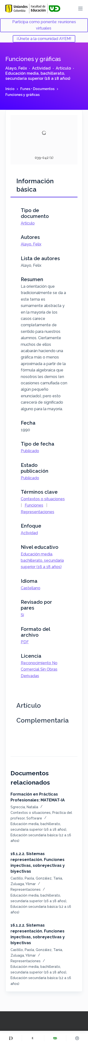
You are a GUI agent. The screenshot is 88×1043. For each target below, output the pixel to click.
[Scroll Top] (77, 1038)
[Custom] (11, 1038)
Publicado (30, 451)
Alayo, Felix (16, 68)
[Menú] (80, 8)
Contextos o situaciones (43, 499)
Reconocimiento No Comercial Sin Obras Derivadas (39, 669)
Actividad (41, 68)
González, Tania (49, 878)
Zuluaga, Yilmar (23, 884)
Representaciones (37, 512)
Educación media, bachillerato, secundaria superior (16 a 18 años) (37, 76)
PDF (25, 642)
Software (34, 818)
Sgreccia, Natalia (24, 807)
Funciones (34, 505)
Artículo (63, 68)
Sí (22, 615)
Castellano (30, 588)
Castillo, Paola (22, 878)
